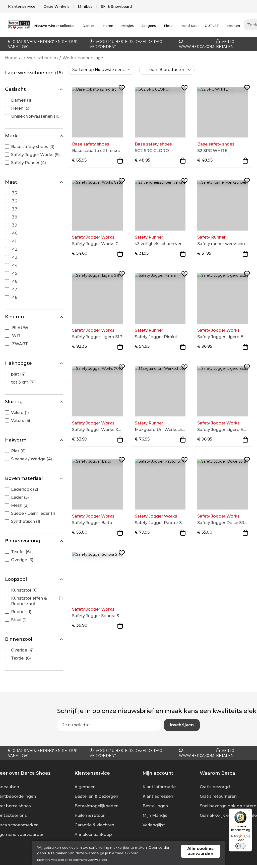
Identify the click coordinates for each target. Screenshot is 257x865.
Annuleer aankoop (93, 834)
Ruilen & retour (90, 815)
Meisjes (127, 26)
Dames (89, 26)
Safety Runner (149, 237)
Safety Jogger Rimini (156, 336)
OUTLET (212, 26)
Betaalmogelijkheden (96, 806)
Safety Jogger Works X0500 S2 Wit (97, 429)
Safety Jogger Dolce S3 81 (222, 522)
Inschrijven (182, 725)
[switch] (240, 846)
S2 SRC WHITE (212, 150)
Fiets (168, 26)
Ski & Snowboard (116, 6)
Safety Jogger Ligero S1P (97, 336)
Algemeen (85, 786)
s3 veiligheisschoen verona (160, 243)
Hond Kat (188, 26)
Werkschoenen (42, 57)
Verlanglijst (154, 825)
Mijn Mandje (155, 815)
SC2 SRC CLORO (152, 150)
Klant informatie (159, 786)
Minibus (85, 6)
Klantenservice (21, 6)
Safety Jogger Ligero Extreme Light (222, 336)
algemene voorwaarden (90, 859)
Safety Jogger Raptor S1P (160, 522)
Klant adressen (158, 796)
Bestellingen (155, 806)
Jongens (149, 26)
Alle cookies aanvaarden (200, 851)
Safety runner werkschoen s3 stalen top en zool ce (222, 243)
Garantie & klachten (94, 825)
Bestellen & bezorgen (96, 796)
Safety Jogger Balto (92, 522)
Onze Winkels (57, 6)
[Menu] (249, 812)
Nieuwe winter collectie (54, 26)
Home (11, 57)
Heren (108, 26)
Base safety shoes (90, 144)
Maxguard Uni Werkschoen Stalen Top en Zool (160, 429)
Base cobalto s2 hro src (96, 150)
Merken (233, 26)
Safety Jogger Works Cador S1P (97, 243)
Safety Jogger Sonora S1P (97, 615)
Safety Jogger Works (93, 237)
